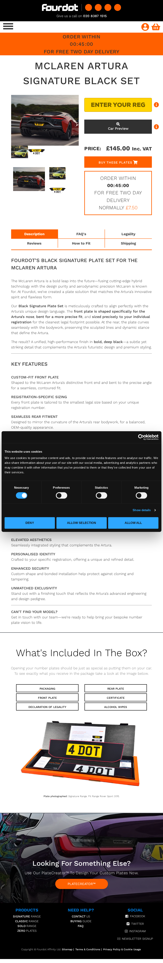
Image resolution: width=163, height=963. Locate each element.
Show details (142, 510)
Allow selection (81, 522)
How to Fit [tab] (81, 243)
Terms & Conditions (87, 949)
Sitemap (67, 949)
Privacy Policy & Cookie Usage (122, 949)
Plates (27, 931)
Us (81, 916)
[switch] (61, 495)
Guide (80, 921)
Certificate (116, 697)
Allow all (133, 522)
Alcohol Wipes (115, 707)
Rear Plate (115, 688)
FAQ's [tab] (81, 234)
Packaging (47, 688)
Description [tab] (34, 234)
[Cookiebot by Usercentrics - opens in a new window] (141, 437)
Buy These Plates (115, 162)
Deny (29, 522)
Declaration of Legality (47, 707)
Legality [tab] (128, 234)
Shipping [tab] (128, 243)
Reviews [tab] (34, 243)
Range (27, 916)
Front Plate (47, 697)
